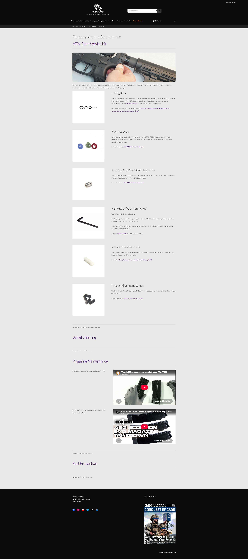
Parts (112, 21)
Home (73, 21)
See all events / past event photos (167, 552)
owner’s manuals (131, 103)
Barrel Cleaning (84, 337)
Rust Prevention (84, 463)
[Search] (159, 11)
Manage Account (231, 2)
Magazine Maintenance (90, 361)
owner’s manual (122, 233)
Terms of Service (77, 496)
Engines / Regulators (99, 21)
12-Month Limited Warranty (81, 499)
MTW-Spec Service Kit (89, 43)
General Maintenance (86, 327)
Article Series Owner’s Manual (133, 298)
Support (120, 21)
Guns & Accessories (82, 21)
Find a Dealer (138, 21)
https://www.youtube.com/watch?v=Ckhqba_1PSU (135, 260)
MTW (89, 26)
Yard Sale (129, 21)
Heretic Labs (97, 327)
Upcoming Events (150, 496)
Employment (76, 502)
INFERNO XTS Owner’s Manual (133, 147)
